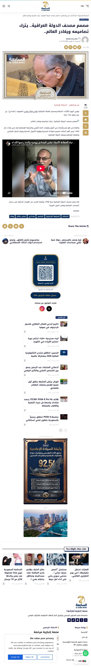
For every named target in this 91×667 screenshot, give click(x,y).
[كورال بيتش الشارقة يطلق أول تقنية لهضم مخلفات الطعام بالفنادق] (63, 381)
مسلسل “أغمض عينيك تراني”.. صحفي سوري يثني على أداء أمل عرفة (57, 574)
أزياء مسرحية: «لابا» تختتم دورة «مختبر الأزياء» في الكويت (43, 340)
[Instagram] (85, 620)
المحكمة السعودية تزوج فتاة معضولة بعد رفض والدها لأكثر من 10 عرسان (13, 574)
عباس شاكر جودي (31, 111)
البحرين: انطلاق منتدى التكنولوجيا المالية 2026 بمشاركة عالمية (42, 354)
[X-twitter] (81, 620)
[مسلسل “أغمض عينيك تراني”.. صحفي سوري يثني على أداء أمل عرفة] (56, 559)
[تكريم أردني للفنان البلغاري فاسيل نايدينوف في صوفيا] (63, 324)
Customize (45, 657)
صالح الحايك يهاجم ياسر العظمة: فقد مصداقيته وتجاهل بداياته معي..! (35, 574)
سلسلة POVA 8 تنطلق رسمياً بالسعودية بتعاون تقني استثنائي (42, 418)
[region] (31, 648)
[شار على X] (49, 308)
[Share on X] (79, 47)
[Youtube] (77, 620)
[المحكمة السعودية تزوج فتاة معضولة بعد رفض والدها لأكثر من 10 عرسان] (12, 559)
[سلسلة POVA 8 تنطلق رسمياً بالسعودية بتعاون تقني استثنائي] (63, 417)
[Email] (75, 47)
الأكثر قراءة (62, 564)
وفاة (12, 216)
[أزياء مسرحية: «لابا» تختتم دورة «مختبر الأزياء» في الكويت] (63, 338)
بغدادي (32, 216)
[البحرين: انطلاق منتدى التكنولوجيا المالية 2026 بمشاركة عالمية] (63, 352)
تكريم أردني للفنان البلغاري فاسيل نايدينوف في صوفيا (42, 325)
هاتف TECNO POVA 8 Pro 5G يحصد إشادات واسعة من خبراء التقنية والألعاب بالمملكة (41, 402)
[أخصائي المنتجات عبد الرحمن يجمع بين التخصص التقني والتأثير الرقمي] (63, 367)
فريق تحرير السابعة (71, 38)
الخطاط (66, 216)
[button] (87, 6)
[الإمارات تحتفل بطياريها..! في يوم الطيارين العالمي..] (79, 559)
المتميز (41, 216)
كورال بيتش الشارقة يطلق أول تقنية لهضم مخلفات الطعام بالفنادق (43, 385)
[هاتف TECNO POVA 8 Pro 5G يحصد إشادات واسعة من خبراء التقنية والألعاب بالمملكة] (63, 399)
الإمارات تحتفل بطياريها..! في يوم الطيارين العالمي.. (79, 573)
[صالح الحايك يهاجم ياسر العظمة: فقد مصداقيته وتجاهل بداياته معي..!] (34, 559)
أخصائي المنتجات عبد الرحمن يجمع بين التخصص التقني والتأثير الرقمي (41, 368)
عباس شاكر (21, 216)
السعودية (18, 564)
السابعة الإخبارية (53, 216)
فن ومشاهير (84, 20)
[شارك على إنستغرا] (42, 308)
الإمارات (85, 564)
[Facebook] (69, 620)
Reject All (29, 657)
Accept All (15, 657)
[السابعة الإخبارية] (45, 6)
